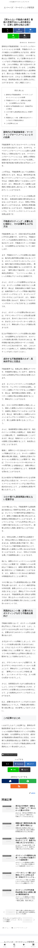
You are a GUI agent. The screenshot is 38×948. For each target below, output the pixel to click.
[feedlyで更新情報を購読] (27, 781)
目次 (16, 90)
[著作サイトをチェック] (10, 781)
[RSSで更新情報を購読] (19, 786)
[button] (24, 36)
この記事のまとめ (12, 123)
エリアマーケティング (10, 754)
